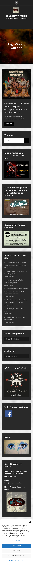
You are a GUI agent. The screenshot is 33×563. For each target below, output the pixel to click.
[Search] (26, 140)
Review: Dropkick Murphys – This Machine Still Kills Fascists (15, 109)
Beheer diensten (16, 540)
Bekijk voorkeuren (16, 556)
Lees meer (9, 124)
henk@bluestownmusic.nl (13, 483)
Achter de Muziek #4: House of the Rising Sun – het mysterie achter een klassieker (16, 291)
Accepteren (16, 546)
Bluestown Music (16, 15)
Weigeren (17, 551)
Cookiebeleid (12, 560)
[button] (30, 522)
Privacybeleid (19, 560)
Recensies (26, 103)
